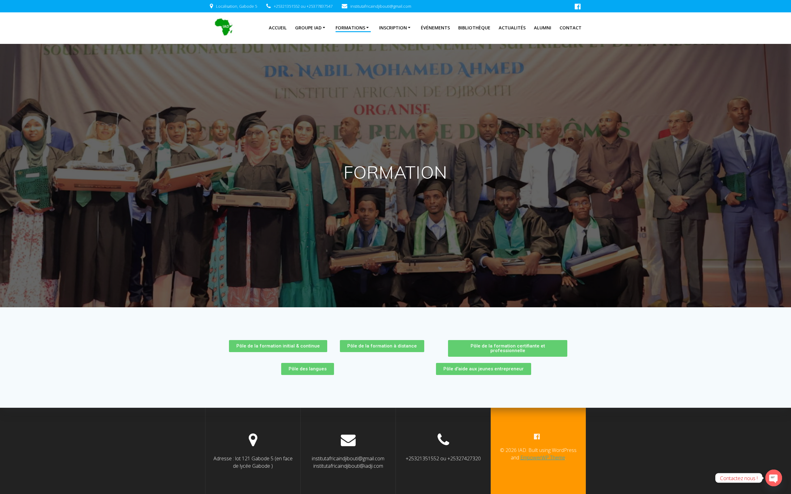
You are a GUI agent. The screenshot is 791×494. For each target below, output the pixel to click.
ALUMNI (542, 28)
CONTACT (571, 28)
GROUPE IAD (308, 28)
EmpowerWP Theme (542, 457)
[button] (278, 346)
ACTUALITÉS (512, 28)
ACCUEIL (278, 28)
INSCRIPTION (393, 28)
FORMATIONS (350, 28)
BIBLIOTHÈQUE (474, 28)
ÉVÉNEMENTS (435, 28)
